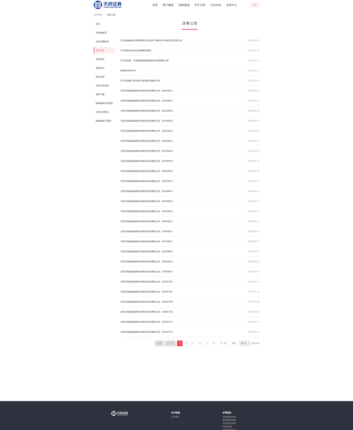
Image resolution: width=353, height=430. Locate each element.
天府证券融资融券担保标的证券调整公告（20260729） (147, 302)
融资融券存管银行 (104, 103)
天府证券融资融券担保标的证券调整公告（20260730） (147, 292)
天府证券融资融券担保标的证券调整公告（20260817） (147, 181)
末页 (234, 343)
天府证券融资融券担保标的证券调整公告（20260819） (147, 161)
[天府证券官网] (107, 8)
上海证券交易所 (229, 417)
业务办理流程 (102, 85)
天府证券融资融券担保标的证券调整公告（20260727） (147, 322)
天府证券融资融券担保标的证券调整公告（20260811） (147, 221)
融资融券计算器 (103, 121)
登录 (254, 5)
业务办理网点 (102, 112)
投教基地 (184, 4)
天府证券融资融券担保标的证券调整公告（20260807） (147, 241)
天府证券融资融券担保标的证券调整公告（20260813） (147, 201)
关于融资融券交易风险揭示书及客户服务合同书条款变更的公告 (151, 40)
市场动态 (100, 59)
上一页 (170, 343)
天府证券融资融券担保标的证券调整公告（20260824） (147, 131)
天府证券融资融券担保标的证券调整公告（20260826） (147, 111)
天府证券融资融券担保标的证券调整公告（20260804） (147, 261)
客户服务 (168, 4)
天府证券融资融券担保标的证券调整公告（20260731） (147, 281)
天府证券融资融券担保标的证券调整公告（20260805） (147, 251)
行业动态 (215, 4)
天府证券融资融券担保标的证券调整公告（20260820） (147, 151)
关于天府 (199, 4)
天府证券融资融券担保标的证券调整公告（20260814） (147, 191)
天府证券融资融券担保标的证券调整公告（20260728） (147, 312)
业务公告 (111, 14)
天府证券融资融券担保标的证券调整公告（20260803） (147, 271)
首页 (155, 4)
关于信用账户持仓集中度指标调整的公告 (140, 80)
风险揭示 (100, 68)
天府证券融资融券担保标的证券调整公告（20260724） (147, 332)
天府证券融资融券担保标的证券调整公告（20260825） (147, 121)
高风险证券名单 (128, 70)
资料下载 (100, 94)
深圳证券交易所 (229, 420)
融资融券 (98, 14)
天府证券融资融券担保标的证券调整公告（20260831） (147, 90)
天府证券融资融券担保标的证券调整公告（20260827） (147, 101)
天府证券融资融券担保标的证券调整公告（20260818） (147, 171)
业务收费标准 (102, 41)
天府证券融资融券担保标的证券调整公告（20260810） (147, 231)
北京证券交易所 (229, 423)
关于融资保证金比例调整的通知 (135, 50)
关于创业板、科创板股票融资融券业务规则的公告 (144, 60)
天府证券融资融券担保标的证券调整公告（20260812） (147, 211)
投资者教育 (101, 33)
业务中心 (231, 4)
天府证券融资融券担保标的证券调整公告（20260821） (147, 141)
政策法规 (100, 77)
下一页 (223, 343)
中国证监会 (227, 426)
